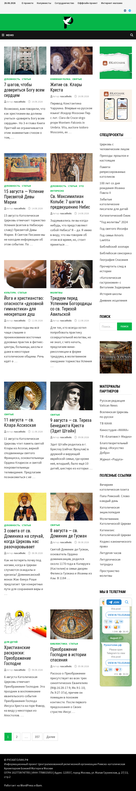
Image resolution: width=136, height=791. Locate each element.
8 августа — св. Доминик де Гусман (68, 533)
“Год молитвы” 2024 (114, 222)
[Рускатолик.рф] (68, 22)
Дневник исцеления (113, 300)
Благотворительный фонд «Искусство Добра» (114, 448)
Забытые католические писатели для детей (114, 204)
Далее (50, 737)
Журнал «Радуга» (111, 459)
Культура (10, 292)
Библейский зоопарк (114, 246)
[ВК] (125, 10)
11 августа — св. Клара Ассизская (20, 422)
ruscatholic (20, 101)
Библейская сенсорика (116, 253)
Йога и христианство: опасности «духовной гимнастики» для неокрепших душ (24, 306)
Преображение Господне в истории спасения (68, 655)
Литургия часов (110, 553)
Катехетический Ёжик (115, 215)
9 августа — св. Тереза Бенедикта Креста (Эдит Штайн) (71, 426)
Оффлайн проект (88, 3)
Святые (77, 79)
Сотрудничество (64, 3)
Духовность (12, 79)
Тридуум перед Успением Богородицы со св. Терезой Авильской (71, 306)
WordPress (26, 785)
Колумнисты (44, 3)
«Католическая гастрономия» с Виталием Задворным (115, 282)
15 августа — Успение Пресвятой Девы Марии (24, 197)
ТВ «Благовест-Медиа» (116, 436)
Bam (39, 785)
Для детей (11, 642)
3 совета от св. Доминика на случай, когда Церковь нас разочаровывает (24, 538)
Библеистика (58, 643)
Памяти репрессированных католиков (112, 172)
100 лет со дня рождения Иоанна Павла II (112, 188)
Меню (10, 35)
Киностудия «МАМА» (114, 430)
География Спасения (114, 260)
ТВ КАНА (106, 423)
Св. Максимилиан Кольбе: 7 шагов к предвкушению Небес (70, 202)
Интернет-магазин (111, 3)
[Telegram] (130, 10)
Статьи (26, 79)
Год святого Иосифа (114, 229)
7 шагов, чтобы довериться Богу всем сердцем (24, 90)
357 (37, 737)
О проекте (27, 3)
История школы (111, 294)
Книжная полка (60, 79)
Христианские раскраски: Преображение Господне (17, 655)
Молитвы (56, 292)
